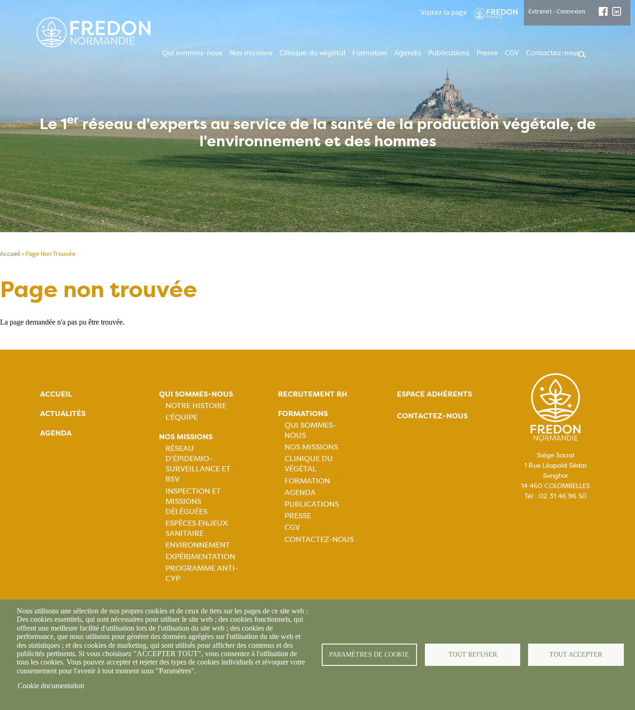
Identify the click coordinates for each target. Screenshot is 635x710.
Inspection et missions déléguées (193, 501)
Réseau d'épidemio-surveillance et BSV (198, 463)
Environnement (197, 545)
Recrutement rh (312, 394)
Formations (303, 413)
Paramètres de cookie (369, 654)
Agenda (407, 53)
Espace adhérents (434, 394)
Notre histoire (195, 405)
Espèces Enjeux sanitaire (196, 528)
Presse (487, 53)
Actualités (63, 413)
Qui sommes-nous (192, 53)
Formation (369, 53)
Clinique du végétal (312, 53)
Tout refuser (473, 654)
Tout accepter (575, 654)
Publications (449, 53)
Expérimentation (200, 556)
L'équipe (181, 417)
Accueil (10, 253)
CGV (512, 53)
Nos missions (251, 53)
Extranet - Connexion (557, 11)
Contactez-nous (553, 53)
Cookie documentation (51, 686)
